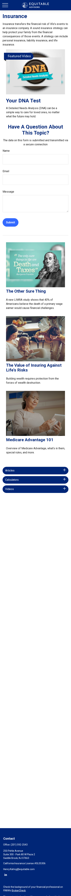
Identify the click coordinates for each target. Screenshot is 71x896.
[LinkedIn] (5, 874)
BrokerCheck (19, 890)
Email (6, 171)
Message (8, 191)
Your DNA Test (23, 101)
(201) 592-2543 (19, 844)
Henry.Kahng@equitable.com (19, 869)
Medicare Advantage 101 (29, 439)
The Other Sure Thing (26, 291)
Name (6, 150)
